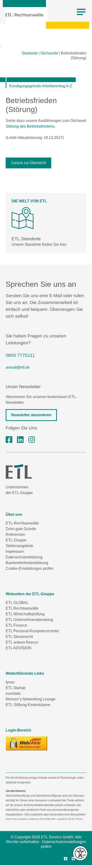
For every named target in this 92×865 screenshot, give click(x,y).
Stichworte (49, 53)
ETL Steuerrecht (19, 637)
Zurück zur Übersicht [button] (28, 163)
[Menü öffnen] (81, 12)
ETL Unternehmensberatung (29, 620)
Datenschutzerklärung (24, 557)
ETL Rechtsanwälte (22, 608)
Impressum (15, 551)
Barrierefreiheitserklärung (27, 563)
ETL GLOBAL (17, 603)
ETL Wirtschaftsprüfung (25, 614)
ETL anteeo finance (22, 642)
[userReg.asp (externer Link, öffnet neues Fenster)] (26, 743)
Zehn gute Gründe (21, 529)
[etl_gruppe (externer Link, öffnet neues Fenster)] (31, 440)
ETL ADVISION (18, 648)
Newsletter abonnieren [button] (31, 415)
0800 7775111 (20, 355)
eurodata (13, 693)
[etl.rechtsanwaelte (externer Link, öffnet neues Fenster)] (9, 440)
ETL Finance (16, 625)
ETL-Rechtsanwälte (22, 523)
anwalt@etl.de (18, 367)
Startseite (30, 53)
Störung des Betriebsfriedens (30, 126)
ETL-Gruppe (16, 540)
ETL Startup (15, 688)
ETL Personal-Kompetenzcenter (32, 631)
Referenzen (15, 534)
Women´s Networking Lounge (30, 699)
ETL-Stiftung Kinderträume (28, 705)
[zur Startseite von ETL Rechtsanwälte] (24, 15)
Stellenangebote (19, 546)
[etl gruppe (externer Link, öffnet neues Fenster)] (20, 440)
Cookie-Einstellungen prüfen (30, 568)
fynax (10, 682)
